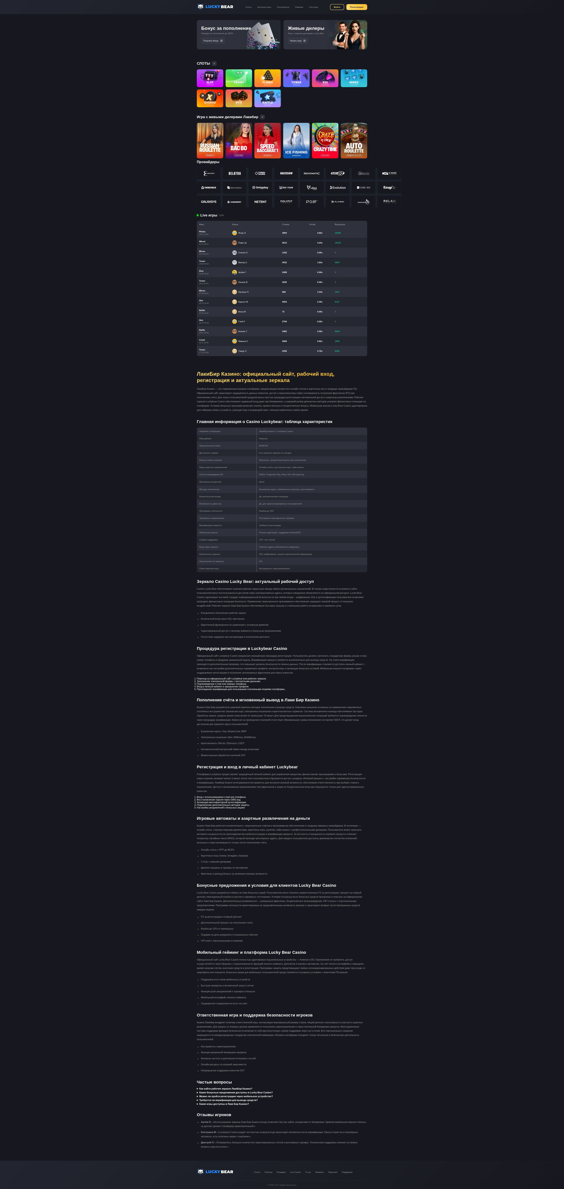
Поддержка (347, 1172)
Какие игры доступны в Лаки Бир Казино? (224, 1104)
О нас (308, 1172)
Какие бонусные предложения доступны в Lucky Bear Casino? (236, 1092)
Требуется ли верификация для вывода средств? (228, 1100)
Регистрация (356, 7)
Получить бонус (211, 41)
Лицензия (332, 1172)
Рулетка (268, 1172)
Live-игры (313, 7)
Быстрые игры (264, 7)
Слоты (248, 7)
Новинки (299, 7)
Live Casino (295, 1172)
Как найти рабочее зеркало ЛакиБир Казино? (225, 1088)
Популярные (283, 7)
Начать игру (296, 41)
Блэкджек (281, 1172)
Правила (319, 1172)
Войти (337, 7)
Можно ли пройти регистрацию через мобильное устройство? (236, 1096)
